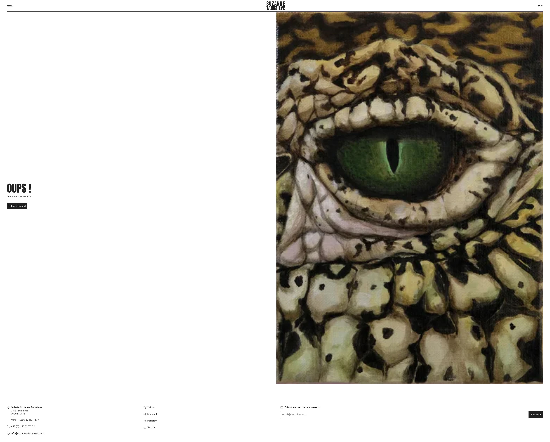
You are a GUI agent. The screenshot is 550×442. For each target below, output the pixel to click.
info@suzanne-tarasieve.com (27, 433)
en (542, 5)
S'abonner (536, 414)
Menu (10, 5)
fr (539, 5)
